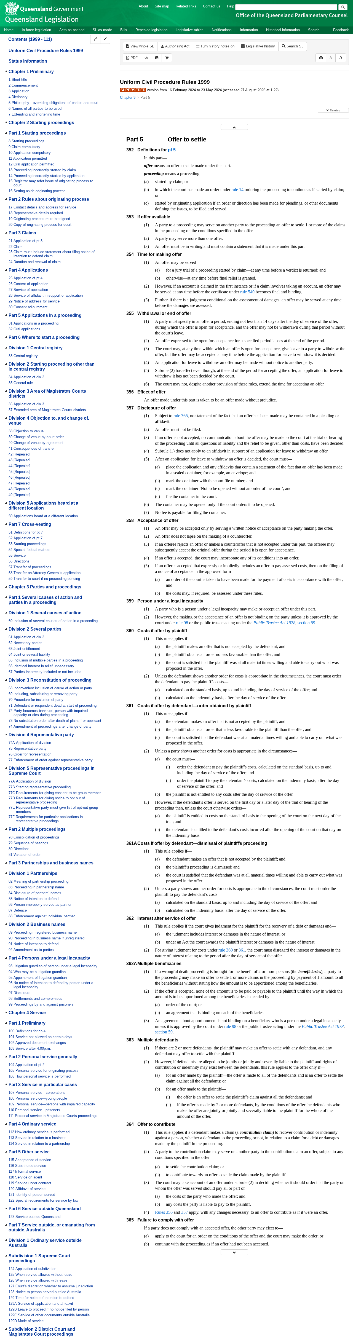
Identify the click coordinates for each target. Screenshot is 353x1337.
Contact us (211, 6)
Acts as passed (71, 30)
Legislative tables (190, 30)
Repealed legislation (151, 30)
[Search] (342, 7)
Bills (123, 30)
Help (230, 6)
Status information (28, 61)
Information (249, 30)
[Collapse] (105, 39)
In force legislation (36, 30)
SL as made (102, 30)
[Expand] (95, 39)
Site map (162, 6)
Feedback (341, 30)
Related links (186, 6)
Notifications (222, 30)
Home (9, 30)
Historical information (283, 30)
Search (313, 30)
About (143, 6)
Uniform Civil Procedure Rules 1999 (46, 50)
